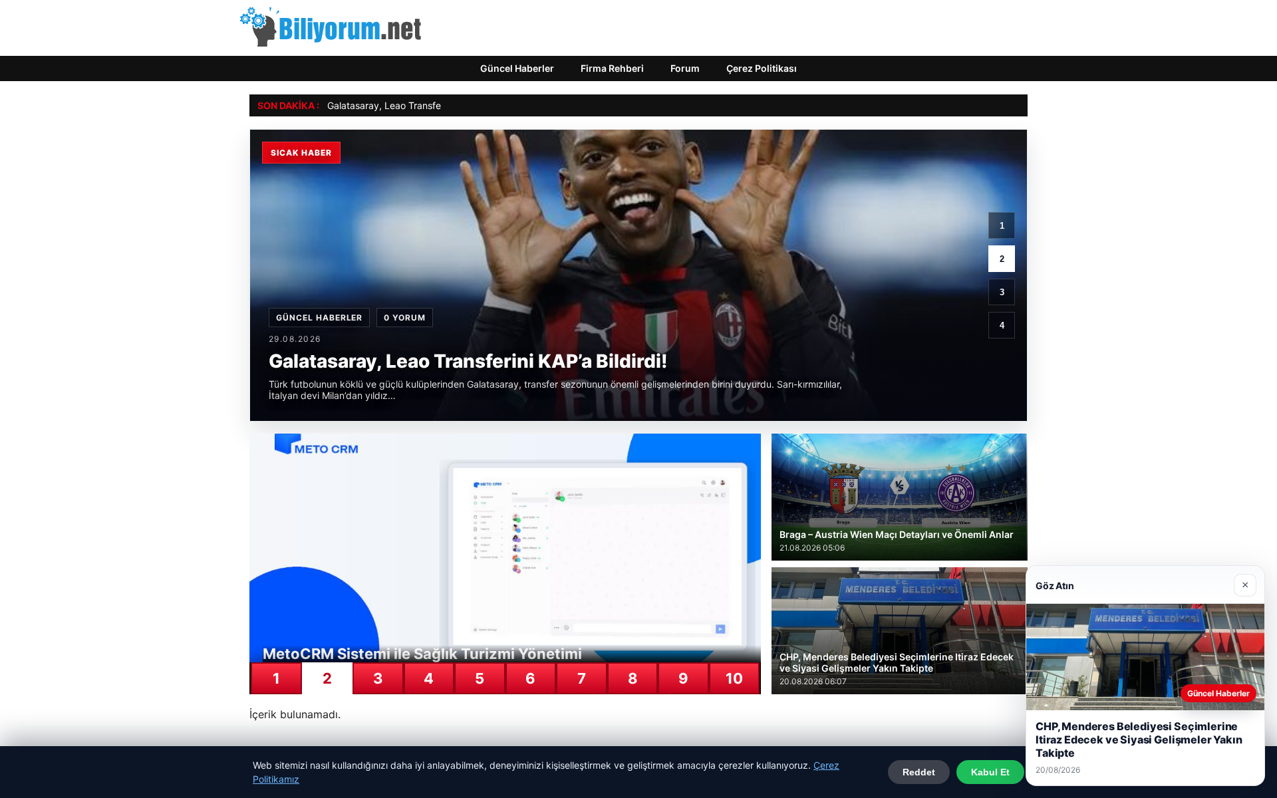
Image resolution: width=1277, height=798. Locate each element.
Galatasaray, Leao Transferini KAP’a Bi (409, 105)
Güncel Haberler (517, 68)
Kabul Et (990, 772)
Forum (685, 68)
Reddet (919, 772)
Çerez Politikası (761, 68)
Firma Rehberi (612, 68)
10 (734, 678)
